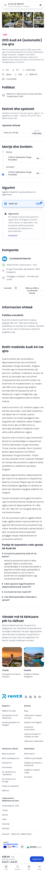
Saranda (5, 824)
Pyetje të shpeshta (10, 786)
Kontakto (28, 777)
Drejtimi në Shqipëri (33, 722)
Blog (26, 711)
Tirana (5, 810)
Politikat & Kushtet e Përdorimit (33, 764)
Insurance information (29, 728)
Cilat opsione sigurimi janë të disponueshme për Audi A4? (18, 585)
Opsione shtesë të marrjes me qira (32, 735)
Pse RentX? (7, 763)
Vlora (4, 819)
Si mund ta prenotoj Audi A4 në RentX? (19, 555)
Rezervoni (36, 859)
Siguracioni (12, 235)
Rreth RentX (29, 754)
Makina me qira (9, 711)
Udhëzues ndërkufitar (33, 741)
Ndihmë (5, 790)
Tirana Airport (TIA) (10, 805)
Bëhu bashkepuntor (10, 758)
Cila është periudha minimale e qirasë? (19, 598)
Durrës (5, 815)
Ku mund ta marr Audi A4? (17, 591)
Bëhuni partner (8, 754)
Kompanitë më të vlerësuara (10, 716)
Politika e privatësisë (33, 758)
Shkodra (5, 828)
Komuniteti (7, 767)
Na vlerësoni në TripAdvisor (9, 773)
